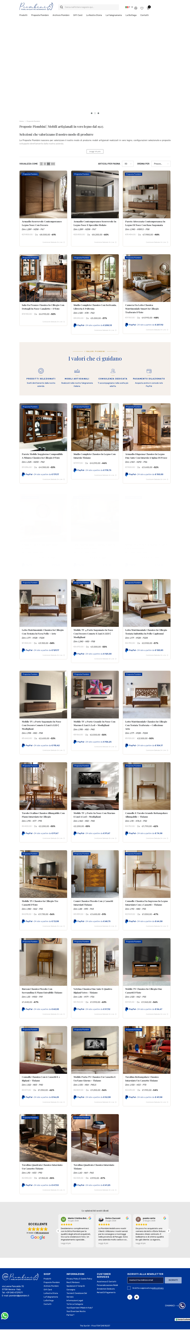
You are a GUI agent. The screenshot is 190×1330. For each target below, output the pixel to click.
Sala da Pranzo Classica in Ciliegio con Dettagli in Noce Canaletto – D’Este (43, 306)
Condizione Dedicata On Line (54, 242)
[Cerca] (88, 7)
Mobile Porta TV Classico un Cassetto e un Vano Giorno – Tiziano (95, 1078)
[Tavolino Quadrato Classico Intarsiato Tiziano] (95, 1138)
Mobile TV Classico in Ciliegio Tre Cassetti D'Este (40, 902)
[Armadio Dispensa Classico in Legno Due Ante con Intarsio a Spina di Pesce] (146, 427)
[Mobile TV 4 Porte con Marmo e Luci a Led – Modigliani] (146, 518)
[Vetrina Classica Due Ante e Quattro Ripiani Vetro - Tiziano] (95, 962)
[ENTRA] (135, 7)
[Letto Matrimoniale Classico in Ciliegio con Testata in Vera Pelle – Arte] (43, 603)
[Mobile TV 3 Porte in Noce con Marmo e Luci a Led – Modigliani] (95, 786)
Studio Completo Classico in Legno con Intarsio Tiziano (95, 456)
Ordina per (143, 164)
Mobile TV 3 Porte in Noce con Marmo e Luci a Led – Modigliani (94, 814)
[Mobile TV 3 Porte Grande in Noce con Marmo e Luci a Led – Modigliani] (95, 694)
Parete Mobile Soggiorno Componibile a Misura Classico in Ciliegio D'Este (42, 456)
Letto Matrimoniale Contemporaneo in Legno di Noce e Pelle (94, 546)
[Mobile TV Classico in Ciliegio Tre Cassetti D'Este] (43, 874)
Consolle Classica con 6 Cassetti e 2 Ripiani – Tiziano (41, 1078)
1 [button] (91, 113)
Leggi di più (95, 151)
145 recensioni (42, 1233)
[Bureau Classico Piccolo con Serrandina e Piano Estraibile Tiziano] (43, 962)
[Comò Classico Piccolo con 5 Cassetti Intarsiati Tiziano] (95, 874)
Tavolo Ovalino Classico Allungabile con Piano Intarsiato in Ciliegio (43, 814)
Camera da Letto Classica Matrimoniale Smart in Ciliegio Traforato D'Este (142, 308)
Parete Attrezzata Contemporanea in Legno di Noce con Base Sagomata (145, 223)
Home (21, 121)
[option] (95, 69)
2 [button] (95, 113)
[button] (129, 7)
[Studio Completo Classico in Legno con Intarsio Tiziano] (95, 427)
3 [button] (98, 113)
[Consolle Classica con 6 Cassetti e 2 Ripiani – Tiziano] (43, 1050)
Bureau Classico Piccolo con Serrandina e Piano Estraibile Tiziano (42, 990)
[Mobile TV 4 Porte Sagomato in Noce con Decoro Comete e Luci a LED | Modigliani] (95, 603)
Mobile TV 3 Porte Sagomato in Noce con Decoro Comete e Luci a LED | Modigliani (41, 725)
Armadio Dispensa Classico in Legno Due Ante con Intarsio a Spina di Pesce (146, 456)
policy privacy (158, 1288)
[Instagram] (136, 1297)
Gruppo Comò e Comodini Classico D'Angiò (40, 546)
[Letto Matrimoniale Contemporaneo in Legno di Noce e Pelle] (95, 518)
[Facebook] (129, 1297)
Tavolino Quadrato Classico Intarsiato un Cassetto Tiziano (42, 1166)
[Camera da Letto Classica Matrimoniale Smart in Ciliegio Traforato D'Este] (146, 278)
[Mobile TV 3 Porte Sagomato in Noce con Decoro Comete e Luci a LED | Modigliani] (43, 694)
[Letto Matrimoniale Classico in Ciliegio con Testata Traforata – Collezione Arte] (146, 694)
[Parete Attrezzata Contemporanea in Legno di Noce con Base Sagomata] (146, 194)
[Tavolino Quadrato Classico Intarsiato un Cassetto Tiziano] (43, 1138)
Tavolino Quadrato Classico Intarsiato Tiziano (94, 1166)
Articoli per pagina (109, 164)
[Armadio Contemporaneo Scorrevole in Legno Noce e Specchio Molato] (95, 194)
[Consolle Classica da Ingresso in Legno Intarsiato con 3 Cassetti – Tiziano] (146, 874)
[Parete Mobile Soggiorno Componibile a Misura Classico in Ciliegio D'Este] (43, 427)
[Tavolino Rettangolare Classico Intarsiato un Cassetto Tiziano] (146, 1050)
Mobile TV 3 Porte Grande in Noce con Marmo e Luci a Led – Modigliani (94, 723)
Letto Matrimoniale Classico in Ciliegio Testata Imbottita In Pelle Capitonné (146, 631)
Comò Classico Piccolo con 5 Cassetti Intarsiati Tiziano (93, 902)
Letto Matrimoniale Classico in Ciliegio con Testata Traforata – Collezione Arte (146, 725)
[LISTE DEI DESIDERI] (141, 8)
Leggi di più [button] (111, 1243)
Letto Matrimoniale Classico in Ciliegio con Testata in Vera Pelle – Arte (43, 631)
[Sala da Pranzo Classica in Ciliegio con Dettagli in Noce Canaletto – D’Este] (43, 278)
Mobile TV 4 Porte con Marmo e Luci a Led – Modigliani (146, 546)
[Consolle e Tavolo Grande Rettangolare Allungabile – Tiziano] (146, 786)
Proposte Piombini (33, 121)
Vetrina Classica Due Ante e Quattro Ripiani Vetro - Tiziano (93, 990)
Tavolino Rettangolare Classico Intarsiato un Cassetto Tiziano (142, 1078)
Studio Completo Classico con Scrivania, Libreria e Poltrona (95, 306)
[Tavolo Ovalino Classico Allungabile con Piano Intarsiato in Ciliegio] (43, 786)
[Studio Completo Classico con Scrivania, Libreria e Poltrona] (95, 278)
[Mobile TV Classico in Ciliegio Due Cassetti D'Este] (146, 962)
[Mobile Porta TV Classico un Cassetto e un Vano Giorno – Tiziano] (95, 1050)
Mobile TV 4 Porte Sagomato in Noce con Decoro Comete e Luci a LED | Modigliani (93, 633)
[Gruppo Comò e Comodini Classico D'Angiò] (43, 518)
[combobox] (91, 7)
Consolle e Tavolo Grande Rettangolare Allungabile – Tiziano (146, 814)
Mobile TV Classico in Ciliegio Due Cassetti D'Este (143, 990)
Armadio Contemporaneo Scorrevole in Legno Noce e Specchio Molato (95, 223)
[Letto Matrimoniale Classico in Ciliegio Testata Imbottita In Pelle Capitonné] (146, 603)
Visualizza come (28, 164)
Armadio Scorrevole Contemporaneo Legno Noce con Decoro (42, 223)
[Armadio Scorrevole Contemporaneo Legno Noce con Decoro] (43, 194)
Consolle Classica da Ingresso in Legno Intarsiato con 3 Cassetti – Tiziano (146, 902)
